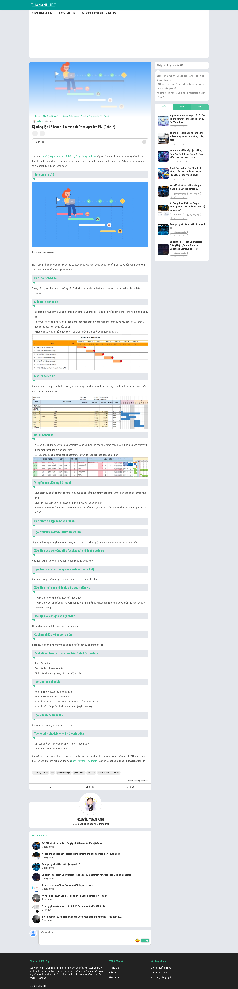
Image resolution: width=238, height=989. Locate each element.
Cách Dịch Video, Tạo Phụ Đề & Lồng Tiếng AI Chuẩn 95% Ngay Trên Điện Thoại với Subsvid (185, 171)
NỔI (199, 106)
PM (52, 772)
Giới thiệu (114, 977)
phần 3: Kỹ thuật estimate (84, 761)
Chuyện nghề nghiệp (178, 193)
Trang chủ (114, 967)
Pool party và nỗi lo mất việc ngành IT (61, 864)
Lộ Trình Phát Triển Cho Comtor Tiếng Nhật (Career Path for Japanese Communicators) (86, 874)
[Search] (204, 65)
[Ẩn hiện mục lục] (144, 142)
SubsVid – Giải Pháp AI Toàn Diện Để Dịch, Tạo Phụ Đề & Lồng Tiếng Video (187, 136)
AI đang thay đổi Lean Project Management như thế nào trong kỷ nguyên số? (81, 853)
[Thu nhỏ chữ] (35, 133)
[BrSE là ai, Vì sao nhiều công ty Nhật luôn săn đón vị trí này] (36, 846)
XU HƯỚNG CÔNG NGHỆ (92, 13)
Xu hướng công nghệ (178, 127)
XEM (182, 106)
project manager (63, 772)
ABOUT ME (111, 13)
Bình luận (90, 786)
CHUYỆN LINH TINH (67, 13)
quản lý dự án (79, 772)
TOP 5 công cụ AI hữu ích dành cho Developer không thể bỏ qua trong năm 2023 (82, 916)
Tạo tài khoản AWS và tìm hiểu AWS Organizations (67, 885)
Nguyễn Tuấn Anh (90, 820)
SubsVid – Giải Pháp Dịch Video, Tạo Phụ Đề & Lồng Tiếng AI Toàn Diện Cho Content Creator (186, 154)
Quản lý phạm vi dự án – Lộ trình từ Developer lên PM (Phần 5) (73, 906)
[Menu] (206, 5)
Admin (40, 121)
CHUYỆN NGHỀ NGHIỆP (42, 13)
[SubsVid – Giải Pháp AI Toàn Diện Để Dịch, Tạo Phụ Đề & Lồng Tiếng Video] (163, 138)
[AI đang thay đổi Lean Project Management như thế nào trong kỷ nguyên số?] (36, 856)
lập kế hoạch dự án (40, 772)
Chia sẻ (130, 786)
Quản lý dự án (194, 193)
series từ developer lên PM (108, 772)
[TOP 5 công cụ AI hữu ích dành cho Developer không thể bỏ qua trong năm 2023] (36, 919)
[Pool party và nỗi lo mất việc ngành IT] (36, 867)
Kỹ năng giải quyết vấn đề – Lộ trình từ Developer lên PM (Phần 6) (75, 895)
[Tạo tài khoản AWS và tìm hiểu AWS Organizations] (36, 888)
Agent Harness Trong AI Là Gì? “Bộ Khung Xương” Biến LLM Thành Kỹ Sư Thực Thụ (187, 119)
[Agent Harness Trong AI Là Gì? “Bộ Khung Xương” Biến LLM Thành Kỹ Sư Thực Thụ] (163, 120)
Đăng (145, 940)
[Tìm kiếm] (199, 5)
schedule (91, 772)
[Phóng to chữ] (42, 133)
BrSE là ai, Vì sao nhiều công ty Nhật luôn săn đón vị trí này (72, 843)
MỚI (164, 106)
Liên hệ (113, 972)
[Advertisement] (119, 36)
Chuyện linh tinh (177, 162)
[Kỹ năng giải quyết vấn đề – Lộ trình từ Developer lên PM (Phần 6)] (36, 898)
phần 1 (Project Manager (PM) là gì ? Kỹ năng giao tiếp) (68, 156)
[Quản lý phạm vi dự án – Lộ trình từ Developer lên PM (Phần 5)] (36, 909)
